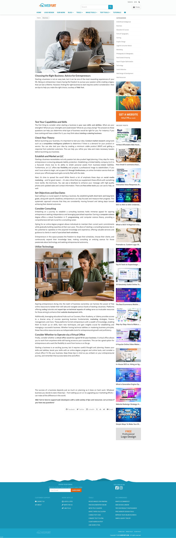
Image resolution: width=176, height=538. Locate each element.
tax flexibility (62, 167)
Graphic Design (120, 41)
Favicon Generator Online (98, 504)
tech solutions (72, 232)
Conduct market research (95, 140)
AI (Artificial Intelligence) (123, 21)
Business (45, 18)
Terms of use (121, 532)
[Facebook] (117, 488)
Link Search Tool (94, 525)
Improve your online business (125, 515)
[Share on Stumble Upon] (100, 409)
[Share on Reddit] (104, 409)
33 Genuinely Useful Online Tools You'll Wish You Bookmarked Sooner (128, 284)
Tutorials (117, 12)
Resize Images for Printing (98, 501)
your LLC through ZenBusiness (73, 170)
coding (44, 309)
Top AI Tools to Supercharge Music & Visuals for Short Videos (128, 264)
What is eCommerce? (122, 501)
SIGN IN (130, 2)
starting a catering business (91, 133)
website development (69, 312)
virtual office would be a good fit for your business (76, 337)
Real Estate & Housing (123, 57)
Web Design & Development (124, 73)
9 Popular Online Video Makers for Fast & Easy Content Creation (128, 344)
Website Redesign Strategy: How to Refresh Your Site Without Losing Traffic (128, 404)
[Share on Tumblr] (97, 409)
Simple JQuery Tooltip (122, 518)
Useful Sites (68, 501)
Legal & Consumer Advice (124, 45)
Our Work (61, 12)
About (39, 504)
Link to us (67, 508)
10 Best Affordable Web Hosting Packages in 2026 (128, 144)
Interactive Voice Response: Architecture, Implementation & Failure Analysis (128, 184)
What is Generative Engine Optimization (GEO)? (128, 384)
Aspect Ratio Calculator (97, 511)
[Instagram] (121, 488)
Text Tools (104, 12)
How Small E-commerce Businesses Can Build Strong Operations (128, 164)
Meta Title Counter (95, 508)
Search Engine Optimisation (124, 61)
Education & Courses (122, 29)
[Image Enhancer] (128, 88)
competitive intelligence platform (56, 143)
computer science (107, 214)
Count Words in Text (96, 521)
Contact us (41, 501)
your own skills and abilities (90, 125)
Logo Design (49, 12)
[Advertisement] (74, 104)
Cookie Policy (137, 532)
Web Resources (121, 77)
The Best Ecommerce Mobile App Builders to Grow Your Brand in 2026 (128, 304)
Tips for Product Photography (126, 508)
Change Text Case (95, 515)
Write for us (68, 504)
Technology (119, 65)
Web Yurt (80, 87)
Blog (70, 12)
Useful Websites (121, 69)
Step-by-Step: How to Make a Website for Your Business (128, 324)
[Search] (110, 7)
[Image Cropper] (128, 103)
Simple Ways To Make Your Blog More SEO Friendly (128, 424)
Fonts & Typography (122, 33)
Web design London (122, 504)
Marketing (119, 49)
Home (39, 12)
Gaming (118, 37)
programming (73, 217)
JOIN (135, 2)
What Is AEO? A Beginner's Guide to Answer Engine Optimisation (128, 224)
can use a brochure (69, 182)
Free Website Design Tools (124, 511)
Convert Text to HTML (96, 518)
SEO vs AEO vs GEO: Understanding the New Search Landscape (128, 204)
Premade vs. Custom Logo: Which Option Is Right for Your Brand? (128, 244)
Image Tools (91, 12)
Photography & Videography (124, 53)
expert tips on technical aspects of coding (74, 309)
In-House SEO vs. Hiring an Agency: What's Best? (128, 364)
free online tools (89, 185)
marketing (94, 319)
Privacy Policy (129, 532)
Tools (79, 12)
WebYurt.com (124, 535)
